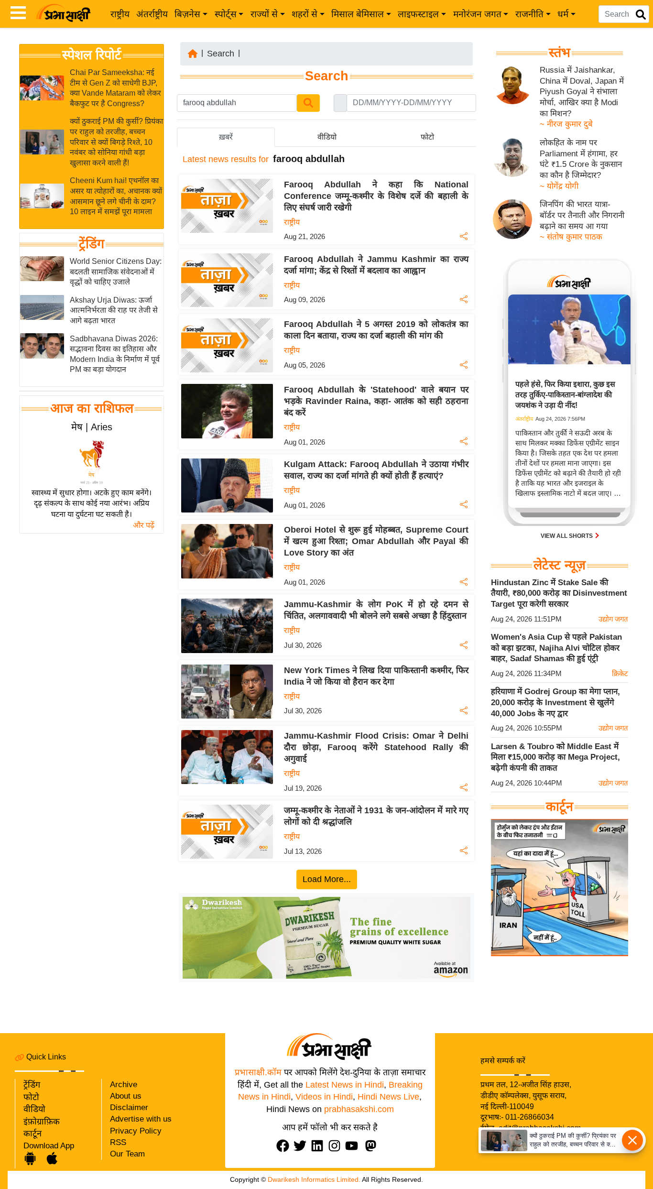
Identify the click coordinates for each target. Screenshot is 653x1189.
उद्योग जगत (613, 619)
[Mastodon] (372, 1145)
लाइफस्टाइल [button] (418, 14)
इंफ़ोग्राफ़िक (41, 1121)
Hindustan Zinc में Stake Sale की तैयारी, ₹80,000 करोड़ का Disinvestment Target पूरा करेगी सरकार (559, 593)
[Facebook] (285, 1145)
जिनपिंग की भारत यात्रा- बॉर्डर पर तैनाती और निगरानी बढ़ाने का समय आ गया (582, 215)
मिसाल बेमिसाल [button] (357, 14)
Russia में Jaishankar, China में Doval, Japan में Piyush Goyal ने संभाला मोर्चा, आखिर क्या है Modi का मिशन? (582, 91)
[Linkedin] (319, 1145)
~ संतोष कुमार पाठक (571, 236)
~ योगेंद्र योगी (559, 186)
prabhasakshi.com (359, 1109)
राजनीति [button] (529, 14)
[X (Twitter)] (302, 1145)
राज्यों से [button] (264, 14)
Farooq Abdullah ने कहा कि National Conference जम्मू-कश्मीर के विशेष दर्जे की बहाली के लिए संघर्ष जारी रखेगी (376, 196)
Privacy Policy (136, 1130)
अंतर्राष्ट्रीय (152, 14)
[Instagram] (336, 1145)
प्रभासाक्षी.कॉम (258, 1072)
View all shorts (567, 536)
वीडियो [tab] (327, 137)
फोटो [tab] (427, 137)
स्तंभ (559, 52)
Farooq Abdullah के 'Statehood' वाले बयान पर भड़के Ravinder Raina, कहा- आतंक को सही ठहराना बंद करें (376, 401)
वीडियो (34, 1109)
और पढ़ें (143, 525)
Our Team (127, 1153)
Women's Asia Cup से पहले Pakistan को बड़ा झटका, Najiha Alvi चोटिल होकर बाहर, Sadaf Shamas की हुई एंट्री (556, 648)
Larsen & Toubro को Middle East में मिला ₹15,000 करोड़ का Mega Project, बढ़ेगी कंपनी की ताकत (555, 757)
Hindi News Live (388, 1097)
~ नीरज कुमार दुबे (566, 124)
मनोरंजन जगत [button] (477, 14)
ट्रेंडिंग (91, 244)
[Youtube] (353, 1145)
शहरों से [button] (304, 14)
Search (220, 53)
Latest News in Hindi (344, 1085)
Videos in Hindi (324, 1097)
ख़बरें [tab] (226, 137)
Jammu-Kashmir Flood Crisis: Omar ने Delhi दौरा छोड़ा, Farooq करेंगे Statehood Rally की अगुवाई (376, 747)
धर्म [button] (562, 14)
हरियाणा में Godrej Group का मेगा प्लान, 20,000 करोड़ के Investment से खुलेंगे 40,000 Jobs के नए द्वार (555, 702)
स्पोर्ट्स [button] (226, 14)
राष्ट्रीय (120, 14)
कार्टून (32, 1133)
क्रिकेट (620, 673)
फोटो (31, 1097)
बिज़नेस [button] (187, 14)
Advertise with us (141, 1119)
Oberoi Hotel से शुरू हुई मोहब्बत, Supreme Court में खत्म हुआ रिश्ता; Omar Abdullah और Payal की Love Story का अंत (376, 541)
